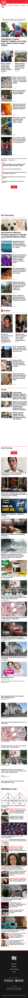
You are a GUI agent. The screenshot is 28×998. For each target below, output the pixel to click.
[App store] (19, 980)
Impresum (14, 966)
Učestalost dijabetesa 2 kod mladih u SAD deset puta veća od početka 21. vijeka (13, 165)
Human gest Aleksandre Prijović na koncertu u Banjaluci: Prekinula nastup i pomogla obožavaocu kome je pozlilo (20, 258)
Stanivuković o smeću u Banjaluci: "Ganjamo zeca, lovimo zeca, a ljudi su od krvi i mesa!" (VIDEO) (14, 42)
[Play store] (8, 980)
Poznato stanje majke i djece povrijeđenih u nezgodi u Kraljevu (19, 92)
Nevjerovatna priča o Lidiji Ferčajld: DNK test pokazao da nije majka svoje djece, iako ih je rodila (19, 376)
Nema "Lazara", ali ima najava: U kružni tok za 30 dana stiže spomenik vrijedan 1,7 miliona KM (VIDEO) (19, 80)
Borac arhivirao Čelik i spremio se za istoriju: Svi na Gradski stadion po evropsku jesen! (19, 140)
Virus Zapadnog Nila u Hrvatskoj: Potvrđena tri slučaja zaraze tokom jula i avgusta (20, 271)
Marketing (14, 964)
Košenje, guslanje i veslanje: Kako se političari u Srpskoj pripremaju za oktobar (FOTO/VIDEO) (19, 416)
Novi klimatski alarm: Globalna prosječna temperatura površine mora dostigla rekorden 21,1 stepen (19, 244)
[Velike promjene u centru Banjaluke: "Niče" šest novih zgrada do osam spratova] (21, 56)
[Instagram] (17, 988)
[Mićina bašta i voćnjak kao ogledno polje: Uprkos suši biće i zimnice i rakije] (6, 126)
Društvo (10, 5)
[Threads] (11, 988)
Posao (14, 971)
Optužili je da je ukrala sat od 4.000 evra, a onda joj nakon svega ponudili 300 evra (21, 337)
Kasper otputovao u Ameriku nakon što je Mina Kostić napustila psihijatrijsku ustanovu (19, 298)
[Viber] (20, 988)
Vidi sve (14, 187)
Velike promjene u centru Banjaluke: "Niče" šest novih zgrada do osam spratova (20, 66)
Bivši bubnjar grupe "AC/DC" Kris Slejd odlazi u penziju (13, 182)
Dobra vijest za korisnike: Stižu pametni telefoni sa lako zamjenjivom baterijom (14, 173)
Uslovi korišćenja (14, 969)
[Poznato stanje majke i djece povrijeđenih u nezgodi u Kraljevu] (6, 96)
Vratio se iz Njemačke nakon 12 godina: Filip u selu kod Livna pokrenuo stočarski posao (20, 349)
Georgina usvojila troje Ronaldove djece (11, 169)
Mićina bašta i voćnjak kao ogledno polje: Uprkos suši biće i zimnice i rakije (19, 120)
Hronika (17, 5)
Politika (22, 5)
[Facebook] (8, 988)
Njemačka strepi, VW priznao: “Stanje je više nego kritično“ (13, 177)
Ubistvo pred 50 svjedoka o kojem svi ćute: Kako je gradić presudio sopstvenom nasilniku (19, 363)
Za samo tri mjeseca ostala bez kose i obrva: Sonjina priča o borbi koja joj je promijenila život (7, 338)
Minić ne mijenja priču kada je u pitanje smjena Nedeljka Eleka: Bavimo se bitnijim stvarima (6, 67)
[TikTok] (14, 988)
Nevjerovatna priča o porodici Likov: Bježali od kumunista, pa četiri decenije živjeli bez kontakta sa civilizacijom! (19, 285)
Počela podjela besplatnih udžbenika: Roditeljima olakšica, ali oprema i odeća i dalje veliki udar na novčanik (20, 395)
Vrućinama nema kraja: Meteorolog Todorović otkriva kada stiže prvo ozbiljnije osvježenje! (19, 106)
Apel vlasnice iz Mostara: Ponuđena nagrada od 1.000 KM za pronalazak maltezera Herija (13, 235)
